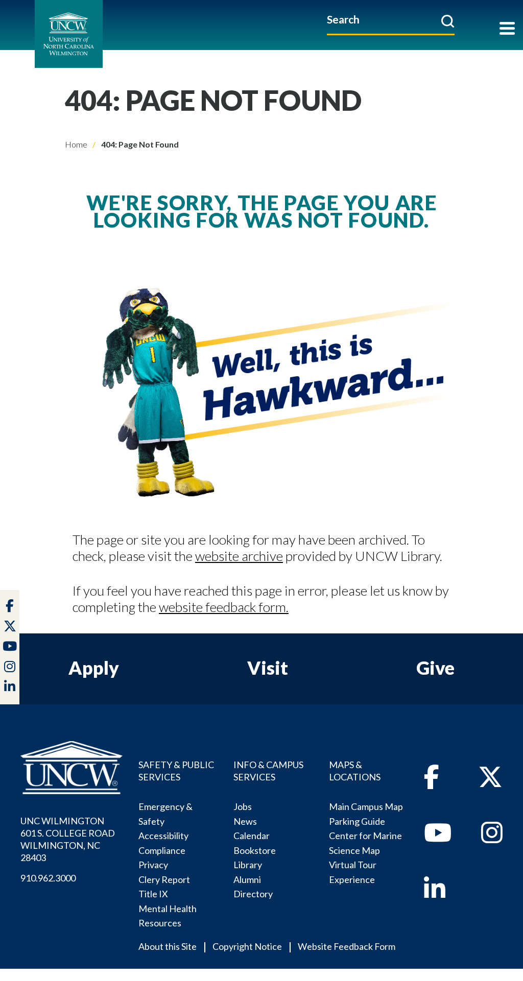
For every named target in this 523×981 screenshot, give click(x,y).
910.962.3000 (48, 878)
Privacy (153, 864)
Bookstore (254, 850)
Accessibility (163, 835)
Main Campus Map (366, 806)
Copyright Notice (247, 946)
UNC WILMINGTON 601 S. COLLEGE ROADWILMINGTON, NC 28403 (67, 839)
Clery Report (164, 879)
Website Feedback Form (346, 946)
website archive (239, 556)
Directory (253, 893)
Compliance (161, 850)
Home (76, 144)
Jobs (242, 806)
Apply (93, 667)
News (245, 821)
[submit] (447, 21)
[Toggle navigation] (507, 29)
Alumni (247, 879)
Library (247, 864)
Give (435, 667)
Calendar (251, 835)
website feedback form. (224, 607)
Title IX (153, 893)
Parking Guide (357, 821)
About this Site (167, 946)
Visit (267, 667)
